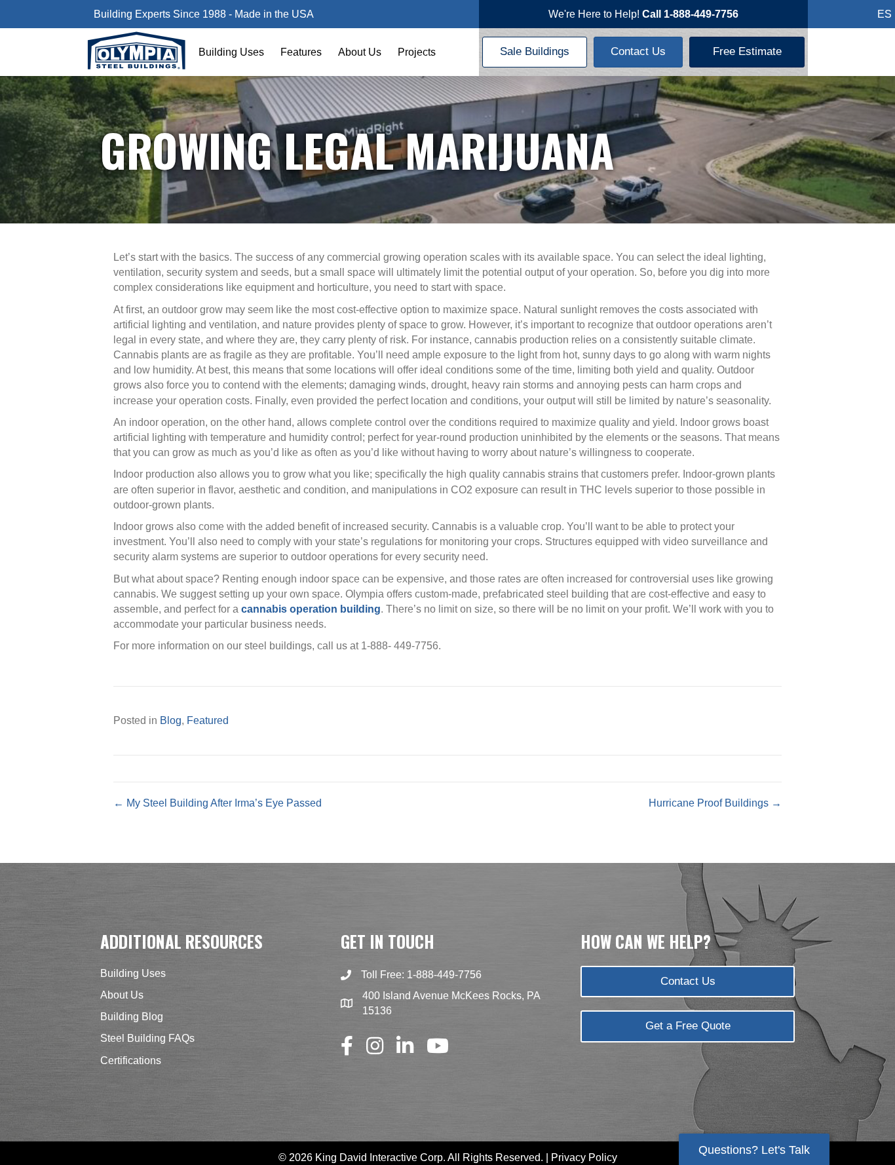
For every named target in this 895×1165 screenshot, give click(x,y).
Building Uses (231, 52)
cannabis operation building (311, 609)
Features (301, 52)
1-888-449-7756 (444, 974)
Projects (417, 52)
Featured (208, 720)
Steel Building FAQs (147, 1038)
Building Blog (131, 1016)
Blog (170, 720)
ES (884, 14)
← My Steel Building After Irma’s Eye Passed (217, 803)
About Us (359, 52)
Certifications (130, 1060)
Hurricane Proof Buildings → (715, 803)
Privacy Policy (584, 1157)
